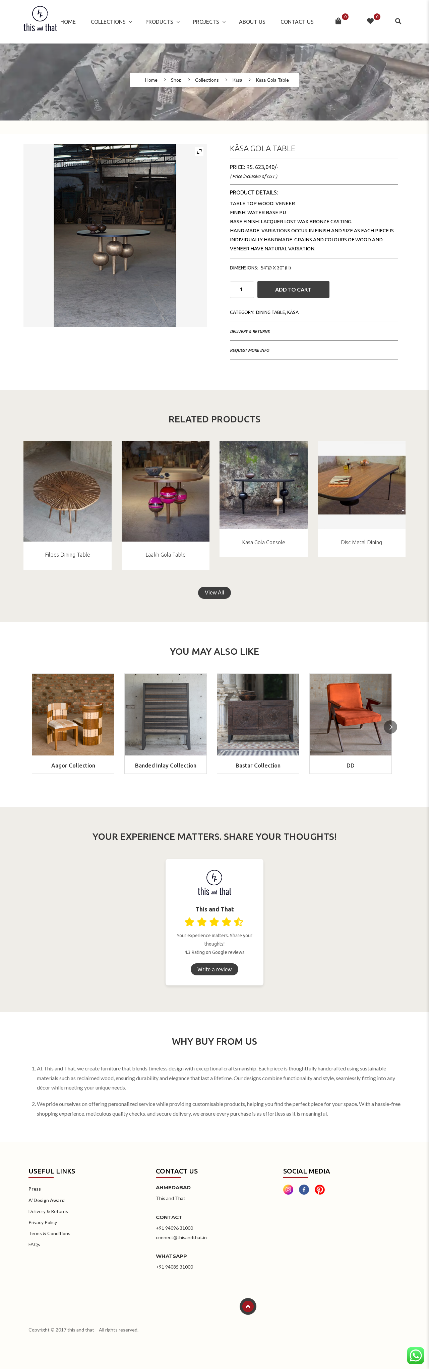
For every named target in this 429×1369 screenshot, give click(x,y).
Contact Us (297, 22)
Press (34, 1189)
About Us (252, 22)
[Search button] (399, 21)
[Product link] (67, 491)
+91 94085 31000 (174, 1267)
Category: (242, 312)
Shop (176, 80)
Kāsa (237, 80)
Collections (108, 22)
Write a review (214, 969)
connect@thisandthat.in (181, 1237)
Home (68, 22)
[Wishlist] (370, 21)
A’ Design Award (46, 1200)
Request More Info (249, 350)
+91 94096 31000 (174, 1228)
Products (159, 22)
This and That (170, 1198)
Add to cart (293, 289)
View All (214, 592)
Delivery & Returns (249, 331)
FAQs (34, 1244)
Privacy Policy (42, 1222)
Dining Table (270, 312)
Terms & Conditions (49, 1233)
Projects (206, 22)
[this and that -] (40, 22)
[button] (390, 727)
